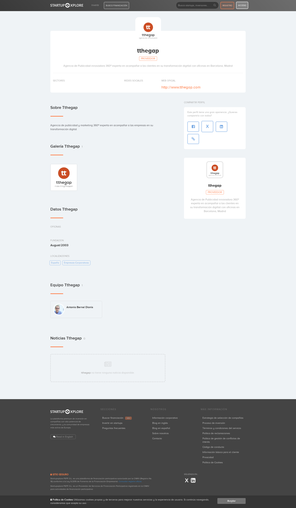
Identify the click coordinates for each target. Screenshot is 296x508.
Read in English (64, 436)
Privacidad (208, 457)
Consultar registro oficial (130, 481)
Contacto (157, 438)
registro (227, 5)
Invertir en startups (112, 423)
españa (55, 262)
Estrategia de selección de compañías (222, 418)
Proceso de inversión (213, 423)
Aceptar (231, 500)
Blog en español (161, 428)
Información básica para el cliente (220, 452)
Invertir (95, 5)
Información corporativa (165, 418)
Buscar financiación (116, 418)
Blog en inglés (160, 423)
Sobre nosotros (160, 433)
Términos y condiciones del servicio (221, 428)
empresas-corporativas (76, 262)
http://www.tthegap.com (181, 87)
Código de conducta (213, 447)
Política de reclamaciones (216, 433)
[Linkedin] (193, 481)
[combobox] (197, 5)
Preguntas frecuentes (113, 428)
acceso (242, 5)
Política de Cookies (212, 462)
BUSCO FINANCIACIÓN (116, 5)
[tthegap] (63, 177)
